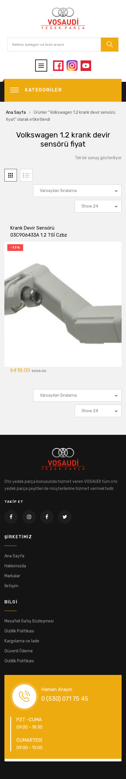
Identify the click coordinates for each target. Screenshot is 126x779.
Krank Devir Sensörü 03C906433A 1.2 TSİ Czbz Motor (38, 235)
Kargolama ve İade (21, 641)
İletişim (11, 585)
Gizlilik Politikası (19, 631)
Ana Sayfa (16, 112)
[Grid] (10, 175)
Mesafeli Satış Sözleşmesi (29, 621)
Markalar (12, 575)
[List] (26, 175)
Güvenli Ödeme (18, 651)
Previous (14, 760)
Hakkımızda (15, 566)
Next (112, 760)
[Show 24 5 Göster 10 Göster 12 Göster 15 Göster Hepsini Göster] (98, 206)
